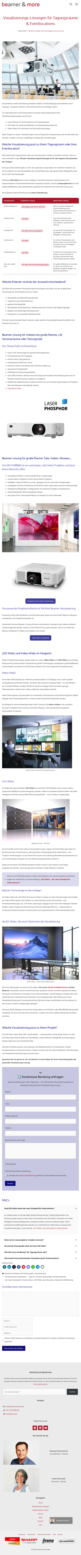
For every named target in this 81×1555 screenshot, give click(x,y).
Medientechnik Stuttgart (40, 1506)
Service (40, 1514)
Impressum (22, 1534)
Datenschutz (31, 1534)
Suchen (72, 1392)
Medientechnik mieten (41, 1510)
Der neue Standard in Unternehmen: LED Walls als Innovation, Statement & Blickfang (39, 1280)
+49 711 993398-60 (12, 1410)
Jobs (40, 1525)
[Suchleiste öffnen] (71, 4)
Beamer (31, 31)
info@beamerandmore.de (15, 1407)
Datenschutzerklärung (27, 1175)
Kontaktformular (11, 1414)
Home (40, 1503)
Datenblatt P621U (14, 388)
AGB (54, 1534)
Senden (10, 1183)
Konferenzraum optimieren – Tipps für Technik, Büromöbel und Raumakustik (35, 1277)
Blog (40, 1517)
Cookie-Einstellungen (44, 1534)
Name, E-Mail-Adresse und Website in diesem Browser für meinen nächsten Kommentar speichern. (39, 1340)
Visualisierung (58, 31)
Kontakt (40, 1521)
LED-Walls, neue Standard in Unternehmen (50, 1228)
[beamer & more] (20, 4)
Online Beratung (39, 1384)
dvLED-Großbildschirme (58, 987)
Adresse (60, 1534)
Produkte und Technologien (44, 31)
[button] (40, 601)
